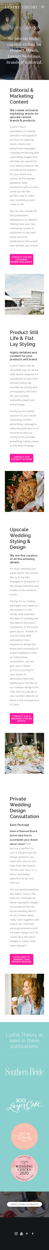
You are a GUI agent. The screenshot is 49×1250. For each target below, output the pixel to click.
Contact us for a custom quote (24, 1204)
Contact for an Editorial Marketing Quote (22, 259)
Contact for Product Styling (21, 458)
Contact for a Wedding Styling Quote (22, 718)
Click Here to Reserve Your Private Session (21, 959)
